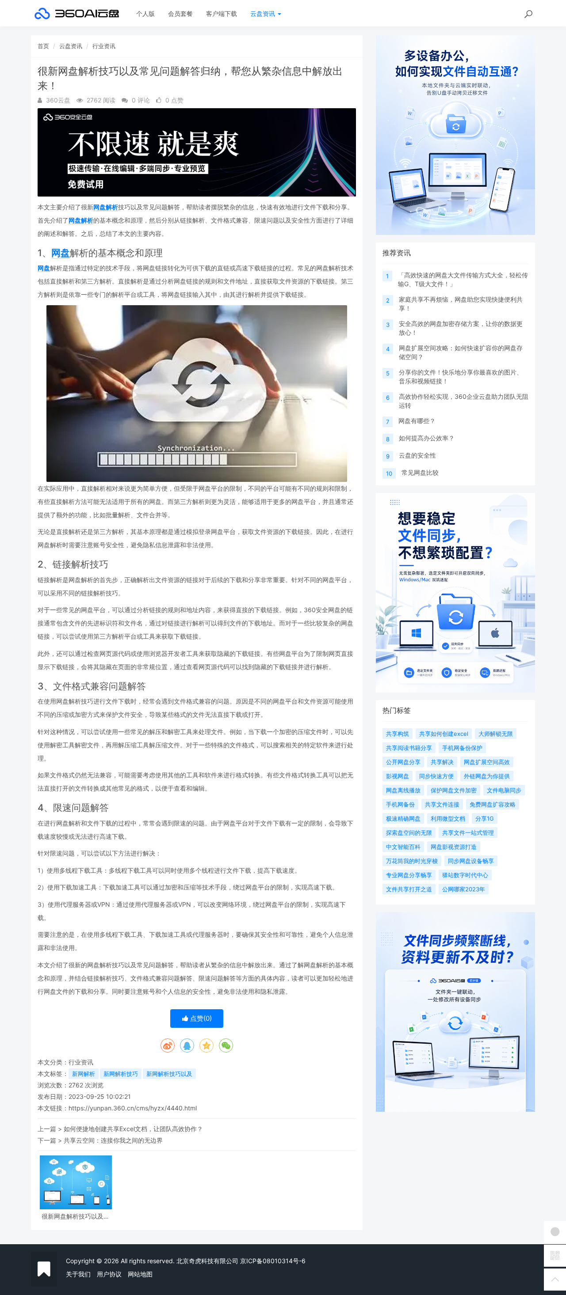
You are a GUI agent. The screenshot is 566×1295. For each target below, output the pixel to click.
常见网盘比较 (420, 472)
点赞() (200, 1018)
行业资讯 (103, 45)
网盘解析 (105, 207)
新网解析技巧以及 (169, 1073)
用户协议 (109, 1274)
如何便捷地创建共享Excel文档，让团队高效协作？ (133, 1128)
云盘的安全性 (417, 455)
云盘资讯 (263, 13)
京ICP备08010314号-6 (273, 1261)
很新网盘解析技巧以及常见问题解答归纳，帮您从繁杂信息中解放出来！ (76, 1216)
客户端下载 (221, 13)
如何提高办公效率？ (427, 438)
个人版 (145, 13)
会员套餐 (180, 13)
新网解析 (83, 1073)
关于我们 (78, 1274)
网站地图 (140, 1274)
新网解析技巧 (120, 1073)
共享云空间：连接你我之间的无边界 (113, 1140)
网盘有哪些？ (417, 420)
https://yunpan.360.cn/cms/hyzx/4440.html (133, 1108)
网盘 (60, 252)
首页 (43, 45)
